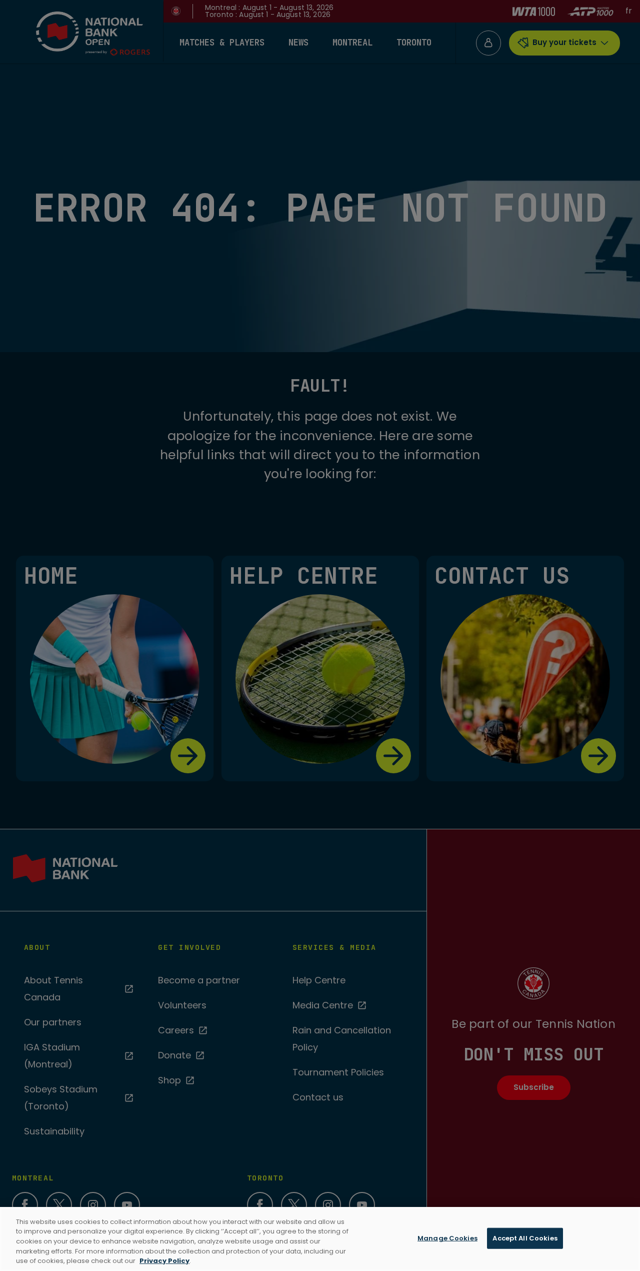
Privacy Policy (165, 1260)
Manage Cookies (448, 1238)
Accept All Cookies (524, 1238)
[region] (320, 1239)
